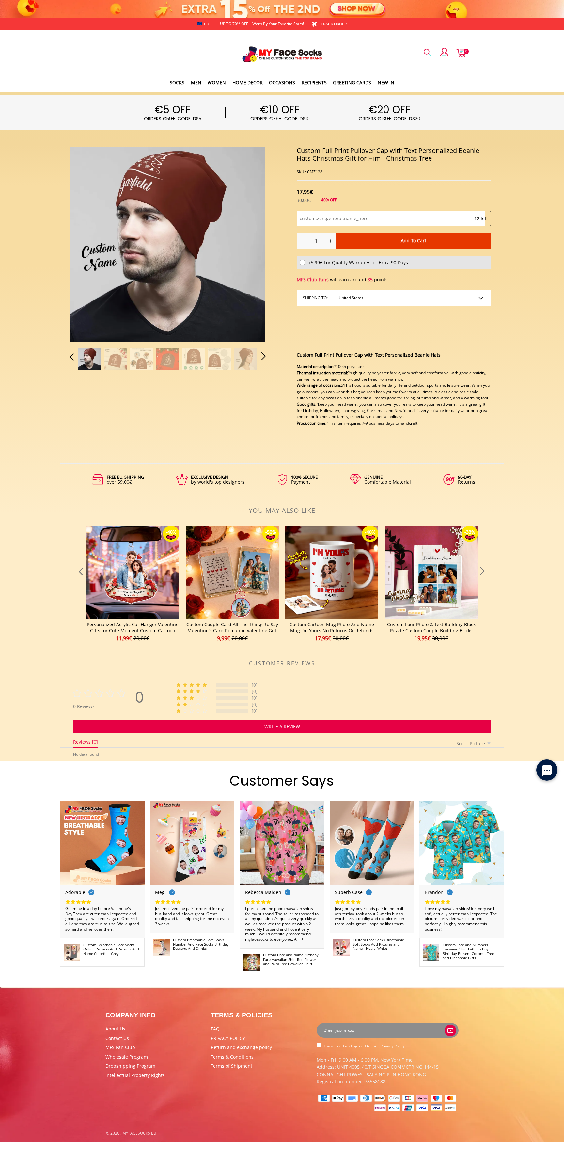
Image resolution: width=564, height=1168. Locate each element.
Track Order (334, 24)
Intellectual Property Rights (135, 1075)
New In (386, 82)
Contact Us (117, 1038)
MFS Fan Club (120, 1047)
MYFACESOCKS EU (139, 1133)
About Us (115, 1029)
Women (217, 82)
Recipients (314, 82)
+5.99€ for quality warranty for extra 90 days (358, 262)
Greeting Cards (352, 82)
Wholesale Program (126, 1057)
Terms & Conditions (232, 1057)
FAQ (215, 1029)
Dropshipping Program (130, 1066)
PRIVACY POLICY (228, 1038)
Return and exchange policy (241, 1047)
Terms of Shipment (231, 1066)
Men (196, 82)
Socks (177, 82)
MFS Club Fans (313, 279)
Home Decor (247, 82)
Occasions (282, 82)
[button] (84, 243)
